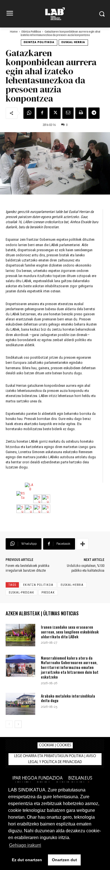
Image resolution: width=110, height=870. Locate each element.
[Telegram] (94, 113)
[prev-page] (9, 724)
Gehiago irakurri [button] (25, 845)
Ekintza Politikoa (31, 31)
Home (14, 31)
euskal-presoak (21, 592)
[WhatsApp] (29, 113)
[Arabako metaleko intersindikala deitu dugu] (20, 704)
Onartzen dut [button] (64, 860)
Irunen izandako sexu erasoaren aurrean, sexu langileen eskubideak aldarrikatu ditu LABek (70, 631)
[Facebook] (42, 113)
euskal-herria (72, 584)
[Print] (81, 113)
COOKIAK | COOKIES (55, 745)
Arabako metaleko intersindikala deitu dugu (68, 698)
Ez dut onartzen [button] (27, 860)
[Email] (68, 113)
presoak (48, 592)
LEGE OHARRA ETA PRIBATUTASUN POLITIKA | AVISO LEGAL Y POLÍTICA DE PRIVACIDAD (55, 759)
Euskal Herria (73, 42)
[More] (83, 544)
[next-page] (18, 724)
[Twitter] (55, 113)
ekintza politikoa (38, 584)
